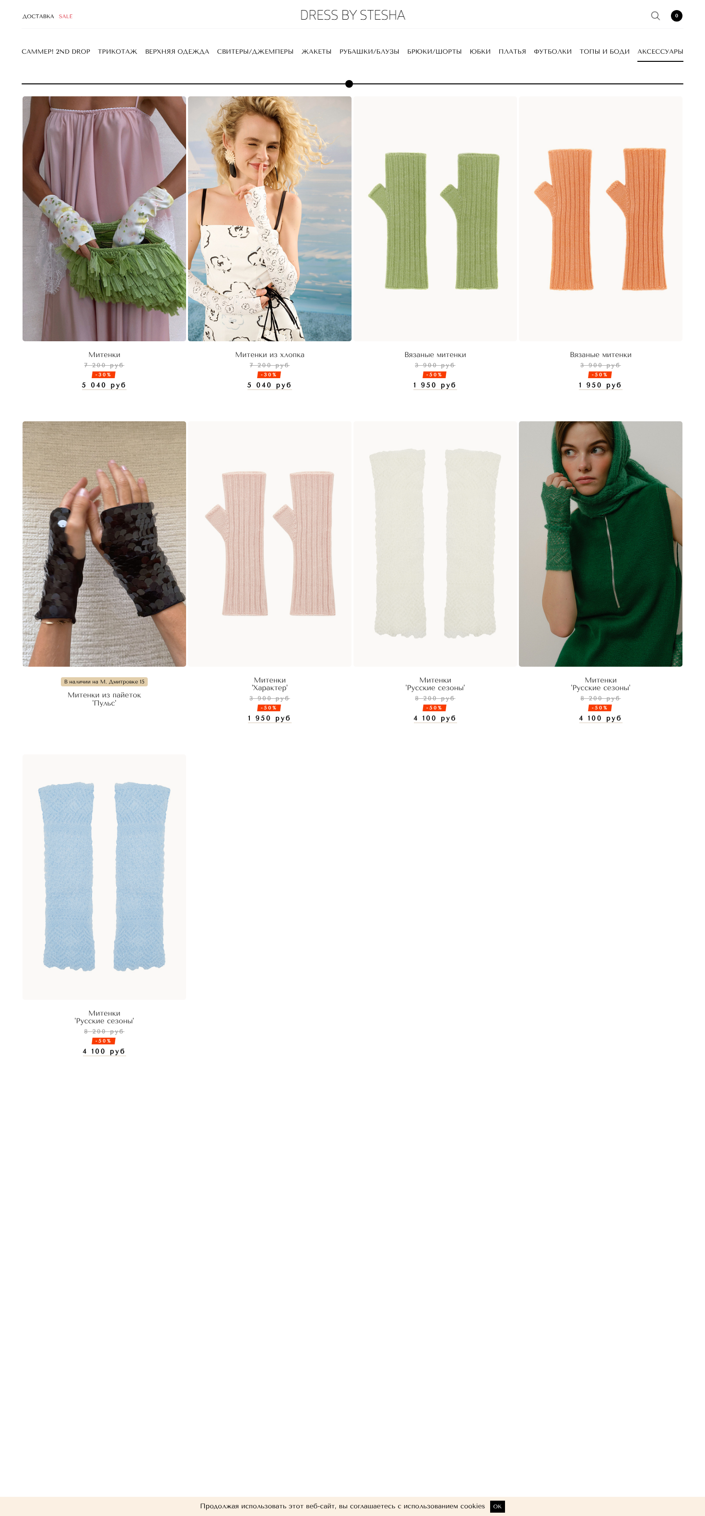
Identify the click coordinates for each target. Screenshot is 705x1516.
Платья (512, 52)
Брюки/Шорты (434, 52)
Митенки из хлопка (270, 354)
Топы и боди (605, 52)
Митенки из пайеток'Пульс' (104, 699)
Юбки (480, 52)
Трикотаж (117, 52)
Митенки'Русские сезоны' (435, 684)
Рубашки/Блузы (370, 52)
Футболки (553, 52)
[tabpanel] (104, 219)
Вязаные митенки (435, 354)
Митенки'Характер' (269, 684)
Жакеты (316, 52)
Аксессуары (660, 52)
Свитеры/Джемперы (255, 52)
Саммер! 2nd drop (56, 52)
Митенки (104, 354)
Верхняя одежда (177, 52)
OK (498, 1507)
